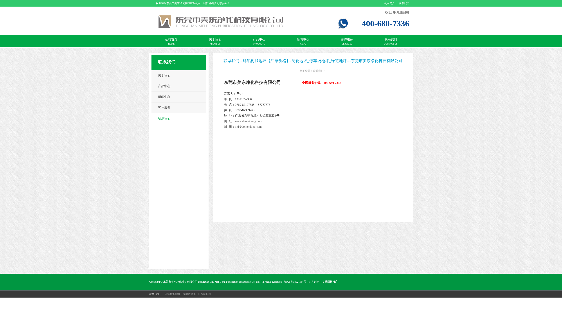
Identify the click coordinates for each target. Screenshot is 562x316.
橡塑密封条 (189, 294)
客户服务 (164, 107)
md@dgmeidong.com (248, 126)
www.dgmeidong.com (248, 121)
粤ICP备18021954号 (295, 281)
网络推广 (332, 281)
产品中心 (164, 86)
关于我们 (164, 75)
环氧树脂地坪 (172, 294)
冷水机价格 (204, 294)
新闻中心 (164, 97)
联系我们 (404, 3)
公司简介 (389, 3)
